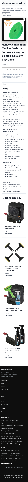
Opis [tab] (4, 84)
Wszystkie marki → (6, 463)
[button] (24, 19)
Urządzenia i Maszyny (7, 441)
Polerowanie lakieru (17, 76)
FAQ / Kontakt (4, 405)
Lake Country (4, 461)
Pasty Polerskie (18, 441)
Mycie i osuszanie (6, 423)
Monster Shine (5, 453)
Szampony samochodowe (8, 436)
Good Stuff (4, 458)
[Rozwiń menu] (24, 3)
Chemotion (11, 458)
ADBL (2, 450)
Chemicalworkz (19, 455)
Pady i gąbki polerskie (18, 74)
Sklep (2, 396)
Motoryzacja (9, 74)
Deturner (3, 455)
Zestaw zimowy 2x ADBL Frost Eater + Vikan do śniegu (12, 351)
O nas (2, 383)
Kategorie (3, 399)
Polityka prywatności (10, 467)
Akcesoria (23, 423)
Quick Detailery (5, 444)
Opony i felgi (4, 433)
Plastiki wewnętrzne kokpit (8, 438)
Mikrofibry (19, 436)
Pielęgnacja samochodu (7, 76)
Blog (2, 412)
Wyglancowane (6, 370)
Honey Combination (9, 79)
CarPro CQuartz (9, 450)
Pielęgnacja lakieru (19, 425)
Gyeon (17, 450)
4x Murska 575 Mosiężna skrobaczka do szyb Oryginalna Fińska (13, 268)
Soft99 (14, 461)
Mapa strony (4, 389)
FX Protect (18, 458)
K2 (10, 461)
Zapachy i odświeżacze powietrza (10, 431)
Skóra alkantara (13, 433)
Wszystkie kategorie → (16, 444)
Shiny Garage (10, 455)
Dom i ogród (20, 438)
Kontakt (3, 386)
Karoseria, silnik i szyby (7, 428)
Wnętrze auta (15, 423)
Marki (2, 402)
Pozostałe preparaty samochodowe (10, 77)
